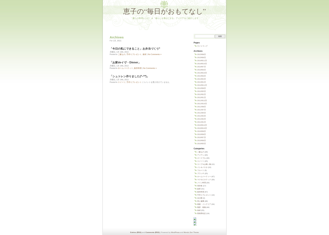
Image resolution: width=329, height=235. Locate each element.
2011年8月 (201, 107)
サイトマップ (202, 46)
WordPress (175, 232)
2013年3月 (201, 79)
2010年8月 (201, 134)
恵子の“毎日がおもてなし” (164, 11)
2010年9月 (201, 131)
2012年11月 (202, 85)
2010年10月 (202, 128)
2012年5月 (201, 91)
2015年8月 (201, 54)
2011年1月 (201, 122)
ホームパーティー (125, 68)
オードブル (201, 158)
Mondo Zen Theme (191, 232)
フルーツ (200, 170)
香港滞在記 (201, 213)
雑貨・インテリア (204, 204)
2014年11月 (202, 60)
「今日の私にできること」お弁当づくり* (135, 48)
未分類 (199, 198)
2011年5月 (201, 113)
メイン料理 (201, 183)
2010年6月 (201, 140)
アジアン (200, 155)
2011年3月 (201, 116)
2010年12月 (202, 125)
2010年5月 (201, 143)
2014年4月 (201, 70)
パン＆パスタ (202, 167)
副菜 (199, 189)
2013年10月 (202, 73)
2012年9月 (201, 88)
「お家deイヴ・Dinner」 (125, 62)
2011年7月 (201, 110)
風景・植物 (201, 207)
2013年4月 (201, 76)
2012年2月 (201, 94)
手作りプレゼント (134, 54)
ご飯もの (121, 54)
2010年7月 (201, 137)
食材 (144, 54)
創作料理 (138, 68)
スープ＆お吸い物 (204, 164)
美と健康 (200, 201)
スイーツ (121, 82)
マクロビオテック (204, 180)
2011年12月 (202, 100)
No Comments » (154, 54)
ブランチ (200, 173)
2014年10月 (202, 64)
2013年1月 (201, 82)
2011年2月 (201, 119)
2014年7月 (201, 67)
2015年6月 (201, 57)
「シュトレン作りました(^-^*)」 (129, 76)
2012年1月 (201, 97)
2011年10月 (202, 104)
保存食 (199, 186)
